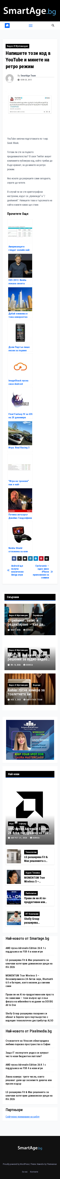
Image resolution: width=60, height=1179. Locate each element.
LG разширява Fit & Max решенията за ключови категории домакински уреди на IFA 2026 (29, 964)
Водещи (36, 685)
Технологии (30, 852)
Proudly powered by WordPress (16, 1164)
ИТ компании (31, 914)
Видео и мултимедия (17, 46)
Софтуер (22, 824)
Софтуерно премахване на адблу (23, 1116)
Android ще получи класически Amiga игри (17, 570)
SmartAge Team (28, 75)
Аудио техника (32, 872)
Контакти (34, 1172)
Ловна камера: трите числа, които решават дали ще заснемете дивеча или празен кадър (29, 1080)
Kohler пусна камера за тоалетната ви (26, 692)
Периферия (38, 615)
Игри (11, 824)
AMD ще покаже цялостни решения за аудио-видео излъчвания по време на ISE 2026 (29, 661)
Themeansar (52, 1164)
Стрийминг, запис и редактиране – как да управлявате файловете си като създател (29, 626)
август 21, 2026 (19, 838)
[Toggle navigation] (30, 25)
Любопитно (30, 893)
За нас (25, 1172)
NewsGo (40, 1164)
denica (29, 630)
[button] (53, 25)
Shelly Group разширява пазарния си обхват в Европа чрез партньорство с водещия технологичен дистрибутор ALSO (29, 1017)
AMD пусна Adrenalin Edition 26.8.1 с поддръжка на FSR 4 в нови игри (29, 833)
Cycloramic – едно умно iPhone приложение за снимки (41, 571)
